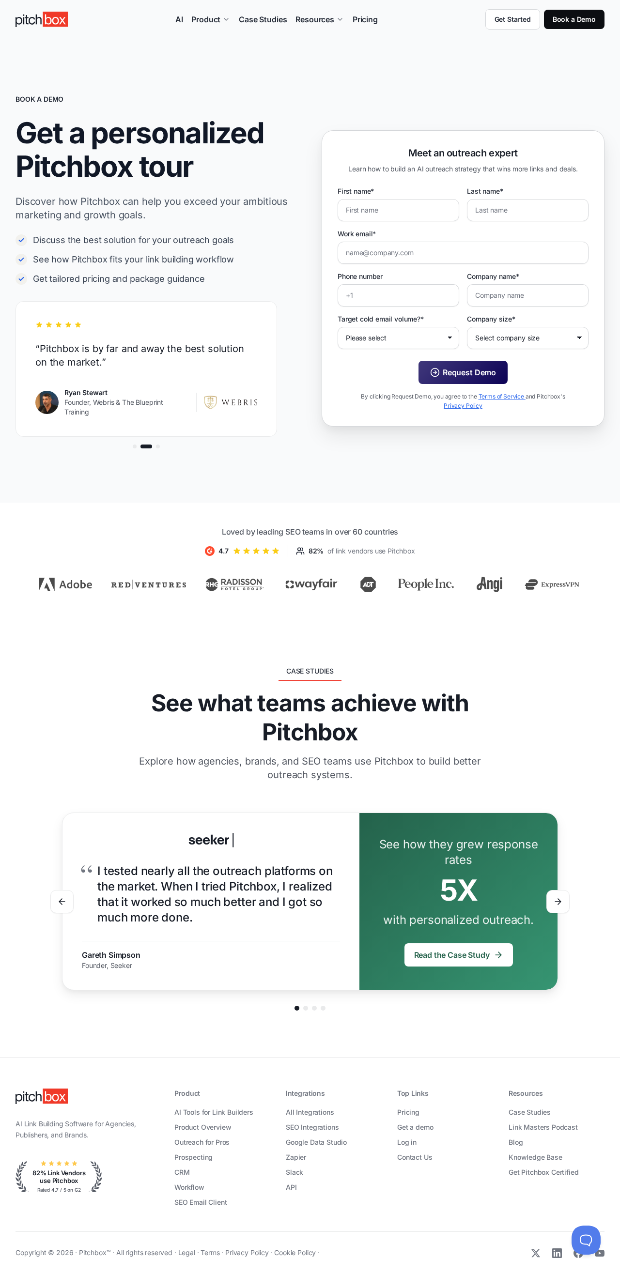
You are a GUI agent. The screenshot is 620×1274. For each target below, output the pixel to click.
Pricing (365, 19)
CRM (182, 1172)
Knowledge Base (535, 1157)
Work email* (357, 234)
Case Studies (263, 19)
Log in (407, 1142)
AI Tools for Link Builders (213, 1112)
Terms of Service (502, 396)
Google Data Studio (316, 1142)
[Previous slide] (62, 901)
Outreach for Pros (202, 1142)
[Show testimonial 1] (135, 446)
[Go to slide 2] (305, 1008)
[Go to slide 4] (323, 1008)
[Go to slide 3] (314, 1008)
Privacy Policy (463, 405)
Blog (516, 1142)
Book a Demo (574, 19)
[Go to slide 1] (296, 1008)
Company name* (493, 276)
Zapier (296, 1157)
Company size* (491, 319)
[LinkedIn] (557, 1253)
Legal (187, 1252)
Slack (294, 1172)
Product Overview (202, 1127)
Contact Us (414, 1157)
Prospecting (193, 1157)
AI (179, 19)
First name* (356, 191)
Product (205, 19)
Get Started (513, 19)
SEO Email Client (200, 1202)
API (291, 1187)
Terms (211, 1252)
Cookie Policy (296, 1252)
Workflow (189, 1187)
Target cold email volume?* (381, 319)
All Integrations (310, 1112)
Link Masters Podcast (543, 1127)
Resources (314, 19)
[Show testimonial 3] (158, 446)
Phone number (360, 276)
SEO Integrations (312, 1127)
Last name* (485, 191)
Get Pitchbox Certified (543, 1172)
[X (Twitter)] (536, 1253)
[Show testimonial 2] (146, 446)
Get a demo (415, 1127)
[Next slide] (558, 901)
